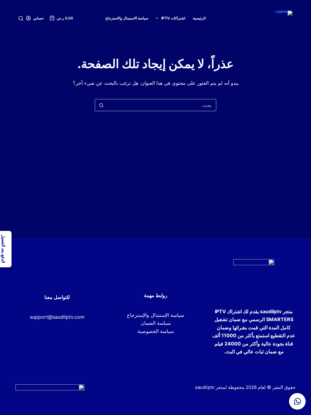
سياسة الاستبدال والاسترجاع (126, 18)
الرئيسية (199, 18)
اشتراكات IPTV (173, 18)
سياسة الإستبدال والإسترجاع (155, 315)
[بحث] (21, 18)
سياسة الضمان (156, 323)
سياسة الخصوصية (156, 331)
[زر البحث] (101, 105)
